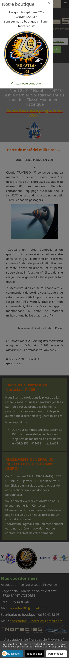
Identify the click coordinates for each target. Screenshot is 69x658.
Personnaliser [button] (56, 653)
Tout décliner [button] (34, 653)
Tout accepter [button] (13, 653)
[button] (4, 653)
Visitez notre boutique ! (26, 83)
